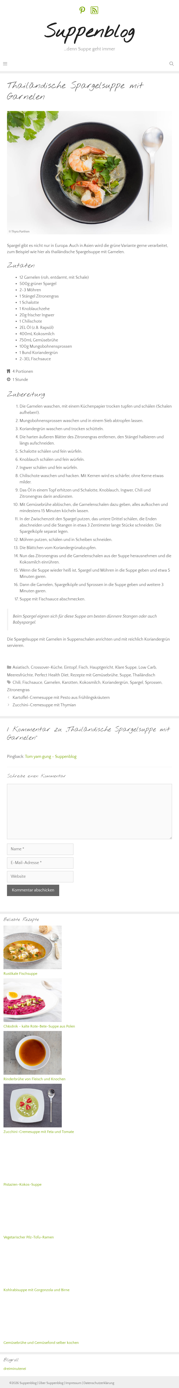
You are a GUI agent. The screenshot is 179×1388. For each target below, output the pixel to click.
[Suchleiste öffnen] (171, 64)
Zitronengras (18, 690)
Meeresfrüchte (20, 675)
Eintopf (70, 667)
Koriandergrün (115, 682)
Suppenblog (90, 32)
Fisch (83, 667)
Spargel (136, 682)
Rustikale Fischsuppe (20, 974)
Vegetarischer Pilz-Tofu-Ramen (28, 1237)
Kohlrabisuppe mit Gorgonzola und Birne (36, 1290)
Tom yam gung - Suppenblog (50, 756)
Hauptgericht (101, 667)
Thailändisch (144, 675)
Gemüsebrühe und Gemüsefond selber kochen (41, 1343)
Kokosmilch (89, 682)
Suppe (125, 675)
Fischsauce (32, 682)
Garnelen (52, 682)
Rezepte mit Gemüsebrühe (94, 675)
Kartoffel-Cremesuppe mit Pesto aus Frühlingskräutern (61, 697)
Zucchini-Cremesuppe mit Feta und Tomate (38, 1132)
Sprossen (153, 682)
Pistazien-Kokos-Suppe (22, 1184)
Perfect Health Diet (52, 675)
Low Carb (147, 667)
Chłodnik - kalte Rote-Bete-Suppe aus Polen (39, 1026)
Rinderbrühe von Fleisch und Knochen (34, 1079)
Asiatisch (21, 667)
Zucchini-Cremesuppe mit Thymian (44, 705)
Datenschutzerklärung (98, 1383)
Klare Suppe (126, 667)
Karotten (70, 682)
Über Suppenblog (51, 1383)
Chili (17, 682)
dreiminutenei (14, 1369)
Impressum (73, 1383)
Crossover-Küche (46, 667)
